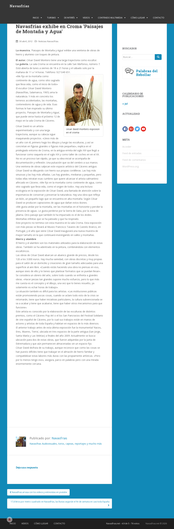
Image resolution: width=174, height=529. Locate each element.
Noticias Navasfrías (48, 41)
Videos (86, 17)
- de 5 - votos (122, 523)
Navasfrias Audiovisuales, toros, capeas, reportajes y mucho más (66, 443)
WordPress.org (130, 166)
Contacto (158, 17)
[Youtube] (143, 128)
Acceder (126, 146)
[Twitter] (137, 128)
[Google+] (131, 128)
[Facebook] (125, 128)
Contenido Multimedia (110, 17)
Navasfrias (59, 438)
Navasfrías (19, 6)
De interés (69, 17)
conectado (47, 472)
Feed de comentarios (134, 159)
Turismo (51, 17)
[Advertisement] (59, 389)
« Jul (125, 103)
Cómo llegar (138, 17)
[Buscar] (158, 57)
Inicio (36, 17)
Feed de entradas (132, 153)
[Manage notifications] (9, 519)
